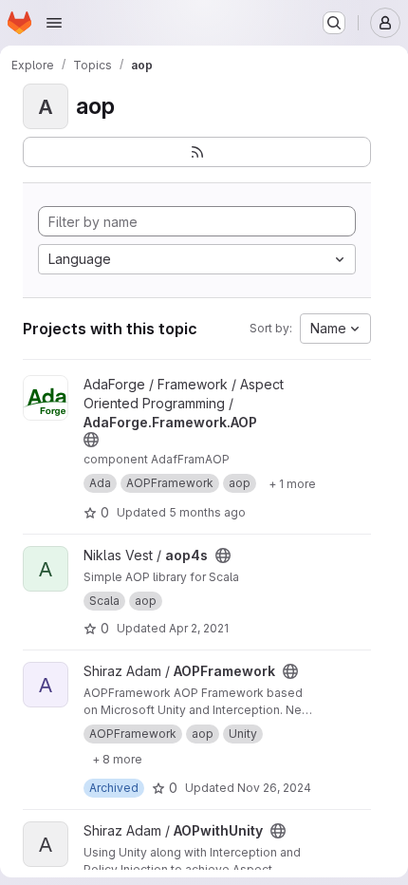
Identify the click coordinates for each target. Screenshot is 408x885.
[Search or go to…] (334, 22)
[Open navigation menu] (54, 23)
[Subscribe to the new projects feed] (197, 152)
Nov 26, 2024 (274, 788)
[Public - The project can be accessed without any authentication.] (91, 439)
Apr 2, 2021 (199, 628)
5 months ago (207, 512)
